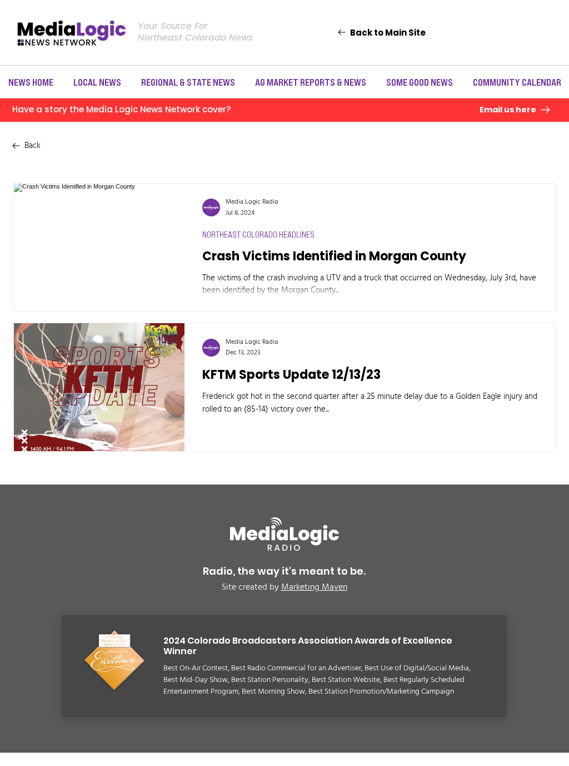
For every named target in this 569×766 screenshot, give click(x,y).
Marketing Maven (314, 587)
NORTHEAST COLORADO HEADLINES (258, 234)
